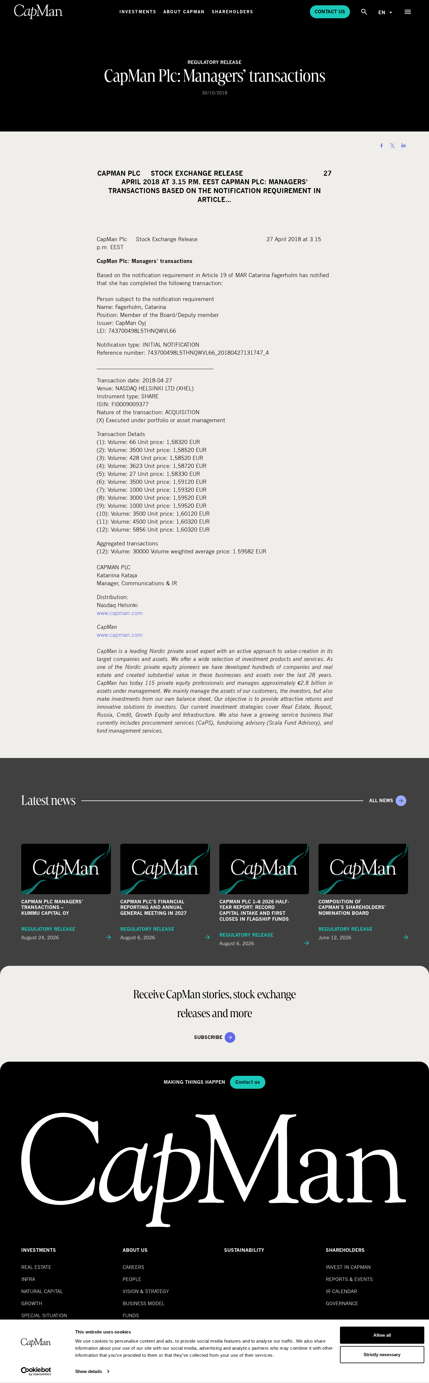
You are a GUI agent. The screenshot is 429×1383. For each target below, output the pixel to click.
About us (135, 1250)
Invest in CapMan (348, 1267)
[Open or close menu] (408, 11)
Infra (28, 1279)
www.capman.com (119, 612)
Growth (31, 1303)
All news (381, 800)
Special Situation (44, 1315)
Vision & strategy (146, 1291)
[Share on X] (392, 145)
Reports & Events (349, 1279)
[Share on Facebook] (381, 145)
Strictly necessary (382, 1354)
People (132, 1279)
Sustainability (244, 1250)
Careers (133, 1267)
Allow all (382, 1335)
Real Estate (36, 1267)
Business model (144, 1303)
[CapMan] (38, 11)
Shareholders (232, 11)
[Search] (364, 11)
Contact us (330, 11)
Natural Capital (42, 1291)
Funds (131, 1315)
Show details (88, 1371)
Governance (342, 1303)
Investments (137, 11)
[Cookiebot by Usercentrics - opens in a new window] (36, 1371)
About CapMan (184, 11)
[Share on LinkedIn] (403, 145)
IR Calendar (341, 1291)
